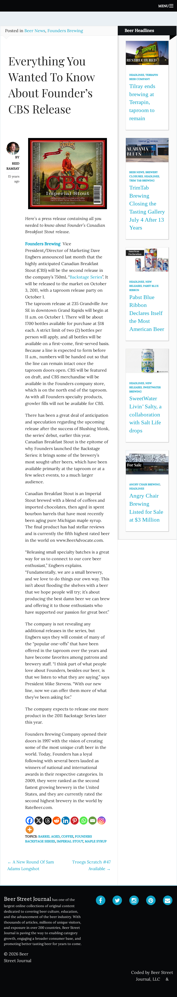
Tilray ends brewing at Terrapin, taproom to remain (142, 102)
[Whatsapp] (84, 821)
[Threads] (48, 821)
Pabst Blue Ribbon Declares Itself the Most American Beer (146, 313)
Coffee (67, 836)
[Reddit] (57, 821)
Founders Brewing (65, 30)
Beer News (34, 30)
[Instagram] (101, 821)
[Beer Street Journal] (88, 6)
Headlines (136, 74)
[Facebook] (30, 821)
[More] (30, 830)
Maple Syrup (95, 841)
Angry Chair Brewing (144, 484)
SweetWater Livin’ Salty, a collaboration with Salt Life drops (145, 414)
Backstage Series (86, 277)
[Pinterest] (75, 821)
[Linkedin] (66, 821)
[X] (39, 821)
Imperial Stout (70, 841)
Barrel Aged (49, 836)
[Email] (92, 821)
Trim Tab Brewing (142, 180)
